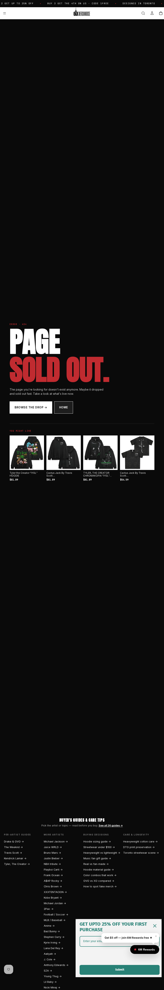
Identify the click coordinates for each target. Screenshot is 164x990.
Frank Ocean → (53, 875)
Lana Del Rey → (53, 948)
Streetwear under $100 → (99, 847)
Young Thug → (53, 976)
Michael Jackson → (56, 841)
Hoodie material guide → (98, 869)
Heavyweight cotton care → (140, 841)
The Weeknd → (13, 847)
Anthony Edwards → (56, 965)
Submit (119, 969)
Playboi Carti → (53, 869)
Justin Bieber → (53, 858)
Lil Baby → (50, 981)
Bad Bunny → (52, 931)
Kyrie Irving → (52, 942)
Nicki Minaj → (52, 987)
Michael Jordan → (55, 903)
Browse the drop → (31, 407)
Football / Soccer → (56, 914)
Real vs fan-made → (96, 863)
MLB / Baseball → (54, 920)
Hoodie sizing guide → (97, 841)
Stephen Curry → (54, 936)
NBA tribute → (52, 863)
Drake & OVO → (14, 841)
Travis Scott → (13, 852)
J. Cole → (49, 959)
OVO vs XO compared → (98, 880)
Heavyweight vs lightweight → (101, 852)
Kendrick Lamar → (15, 858)
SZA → (48, 970)
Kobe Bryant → (53, 897)
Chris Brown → (53, 886)
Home (63, 407)
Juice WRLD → (53, 847)
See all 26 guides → (111, 825)
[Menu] (4, 13)
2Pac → (48, 908)
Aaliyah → (50, 953)
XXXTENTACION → (55, 892)
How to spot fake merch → (100, 886)
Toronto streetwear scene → (141, 852)
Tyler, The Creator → (17, 863)
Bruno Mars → (52, 852)
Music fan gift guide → (97, 858)
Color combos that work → (99, 875)
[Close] (155, 926)
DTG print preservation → (139, 847)
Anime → (49, 925)
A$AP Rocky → (53, 880)
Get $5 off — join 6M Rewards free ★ (128, 937)
